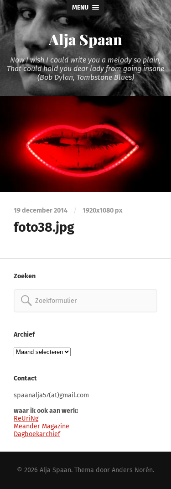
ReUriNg (26, 418)
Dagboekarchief (37, 434)
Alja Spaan (85, 39)
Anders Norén (132, 470)
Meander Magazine (41, 426)
